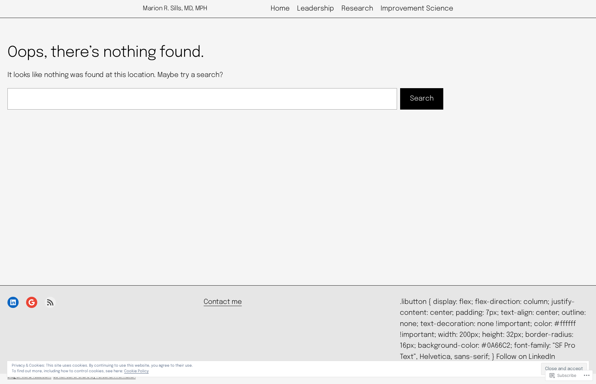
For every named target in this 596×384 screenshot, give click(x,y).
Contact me (223, 302)
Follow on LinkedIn (525, 357)
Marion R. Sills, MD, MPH (175, 8)
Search (422, 98)
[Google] (31, 302)
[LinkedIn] (13, 302)
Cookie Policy (136, 371)
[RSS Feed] (50, 302)
